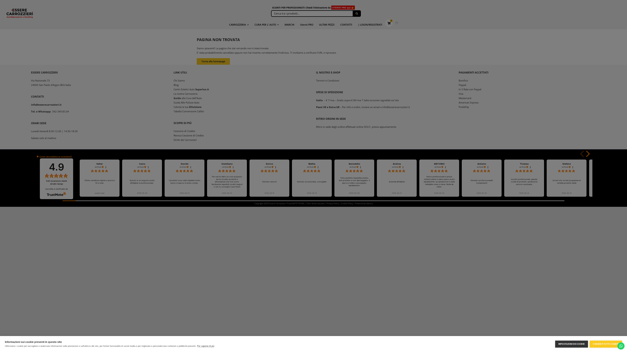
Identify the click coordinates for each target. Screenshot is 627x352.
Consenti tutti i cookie (606, 344)
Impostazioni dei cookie (571, 344)
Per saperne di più (205, 346)
